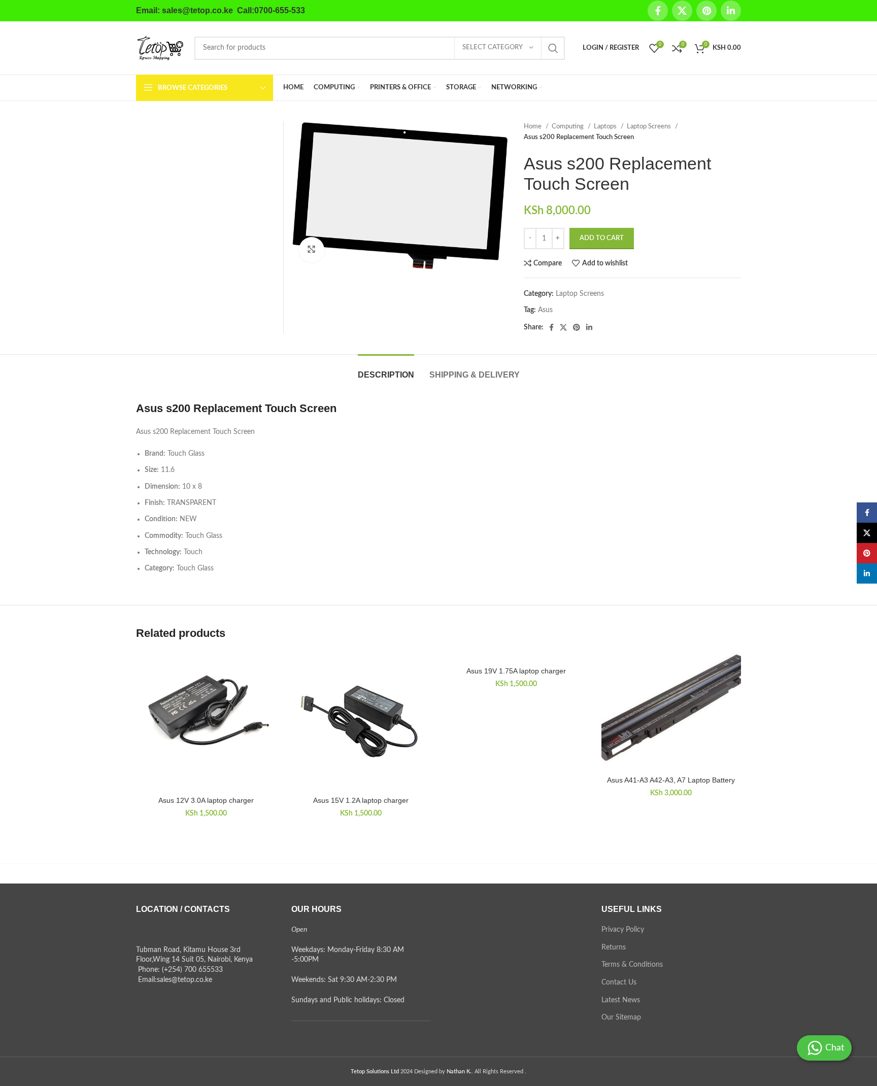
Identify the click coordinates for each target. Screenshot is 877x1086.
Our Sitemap (621, 1017)
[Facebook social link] (658, 11)
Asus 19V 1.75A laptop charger (516, 671)
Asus (545, 310)
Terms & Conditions (632, 964)
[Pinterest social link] (706, 11)
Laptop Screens (649, 126)
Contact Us (618, 982)
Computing (568, 126)
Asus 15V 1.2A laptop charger (361, 800)
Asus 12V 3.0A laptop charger (206, 800)
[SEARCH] (553, 48)
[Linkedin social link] (731, 11)
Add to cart (602, 238)
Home (533, 126)
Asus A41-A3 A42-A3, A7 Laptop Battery (671, 780)
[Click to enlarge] (311, 249)
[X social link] (682, 11)
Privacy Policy (622, 929)
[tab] (386, 369)
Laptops (606, 126)
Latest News (620, 1000)
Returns (613, 947)
